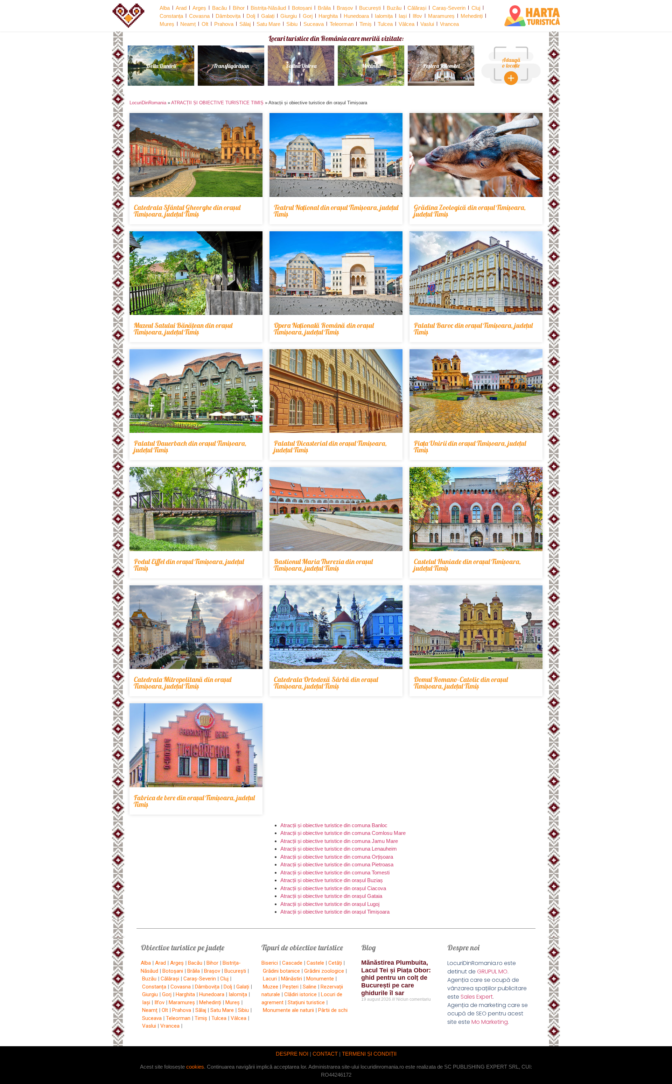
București (370, 8)
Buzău (394, 8)
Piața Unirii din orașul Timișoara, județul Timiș (470, 446)
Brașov (345, 8)
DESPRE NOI (292, 1054)
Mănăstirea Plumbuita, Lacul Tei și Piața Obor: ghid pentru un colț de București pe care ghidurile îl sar (396, 977)
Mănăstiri (291, 979)
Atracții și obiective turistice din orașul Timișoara (335, 912)
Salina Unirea (301, 65)
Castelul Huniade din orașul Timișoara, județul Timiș (467, 564)
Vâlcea (406, 24)
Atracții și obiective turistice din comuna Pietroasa (336, 864)
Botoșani (302, 8)
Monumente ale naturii (288, 1010)
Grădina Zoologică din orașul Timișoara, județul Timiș (470, 210)
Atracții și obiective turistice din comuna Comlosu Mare (343, 833)
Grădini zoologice (324, 971)
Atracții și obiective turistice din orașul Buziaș (331, 880)
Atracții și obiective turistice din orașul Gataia (331, 896)
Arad (181, 8)
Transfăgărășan (231, 65)
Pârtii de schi (333, 1010)
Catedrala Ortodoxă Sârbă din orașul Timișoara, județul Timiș (326, 682)
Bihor (239, 8)
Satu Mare (268, 24)
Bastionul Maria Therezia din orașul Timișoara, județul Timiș (323, 564)
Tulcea (385, 24)
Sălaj (245, 24)
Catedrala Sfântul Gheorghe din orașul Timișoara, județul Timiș (187, 210)
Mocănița (371, 65)
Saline (309, 987)
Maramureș (441, 16)
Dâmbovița (228, 16)
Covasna (199, 16)
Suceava (313, 24)
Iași (403, 16)
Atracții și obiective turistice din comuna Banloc (333, 825)
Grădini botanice (281, 971)
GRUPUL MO (492, 971)
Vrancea (449, 24)
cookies (195, 1067)
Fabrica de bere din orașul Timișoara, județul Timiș (194, 801)
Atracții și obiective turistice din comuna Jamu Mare (339, 841)
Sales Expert (477, 997)
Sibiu (292, 24)
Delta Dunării (161, 65)
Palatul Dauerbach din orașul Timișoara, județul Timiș (190, 446)
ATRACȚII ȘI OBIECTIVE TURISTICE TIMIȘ (217, 102)
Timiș (365, 24)
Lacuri (270, 979)
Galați (267, 16)
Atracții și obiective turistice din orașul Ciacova (333, 888)
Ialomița (384, 16)
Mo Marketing (489, 1022)
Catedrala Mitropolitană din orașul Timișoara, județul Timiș (182, 682)
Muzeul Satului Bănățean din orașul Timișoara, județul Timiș (183, 328)
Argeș (199, 8)
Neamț (188, 24)
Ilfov (417, 16)
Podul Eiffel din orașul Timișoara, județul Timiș (189, 564)
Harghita (328, 16)
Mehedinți (472, 16)
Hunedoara (356, 16)
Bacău (219, 8)
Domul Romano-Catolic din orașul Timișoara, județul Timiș (461, 682)
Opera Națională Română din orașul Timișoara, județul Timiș (324, 328)
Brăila (324, 8)
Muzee (270, 987)
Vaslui (427, 24)
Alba (165, 8)
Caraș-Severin (448, 8)
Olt (205, 24)
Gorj (308, 16)
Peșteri (290, 987)
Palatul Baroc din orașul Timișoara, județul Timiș (473, 328)
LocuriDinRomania (148, 102)
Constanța (171, 16)
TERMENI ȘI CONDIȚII (369, 1054)
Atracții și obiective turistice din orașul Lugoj (329, 904)
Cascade (292, 963)
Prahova (223, 24)
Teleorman (342, 24)
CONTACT (325, 1054)
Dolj (250, 16)
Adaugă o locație (511, 62)
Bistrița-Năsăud (268, 8)
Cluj (475, 8)
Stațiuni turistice (306, 1002)
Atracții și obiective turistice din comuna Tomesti (335, 872)
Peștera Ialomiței (441, 65)
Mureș (167, 24)
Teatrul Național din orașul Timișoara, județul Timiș (336, 210)
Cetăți (335, 963)
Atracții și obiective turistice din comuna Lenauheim (338, 849)
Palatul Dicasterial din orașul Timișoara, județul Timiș (330, 446)
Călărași (416, 8)
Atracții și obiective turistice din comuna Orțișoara (336, 857)
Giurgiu (288, 16)
